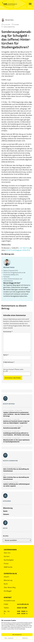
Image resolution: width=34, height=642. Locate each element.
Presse (6, 564)
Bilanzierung (8, 580)
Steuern (6, 577)
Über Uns (7, 553)
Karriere (6, 556)
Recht (6, 584)
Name (6, 355)
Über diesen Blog (10, 587)
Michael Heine (8, 267)
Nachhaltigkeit (9, 560)
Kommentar (8, 331)
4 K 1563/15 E (24, 248)
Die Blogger (8, 591)
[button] (29, 4)
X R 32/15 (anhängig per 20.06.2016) (18, 250)
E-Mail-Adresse (9, 362)
